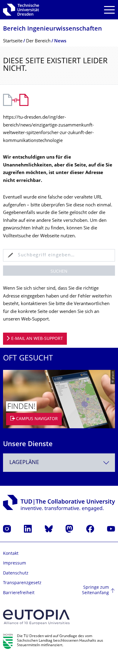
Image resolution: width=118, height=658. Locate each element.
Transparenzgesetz (22, 583)
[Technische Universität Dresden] (21, 10)
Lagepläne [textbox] (24, 462)
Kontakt (10, 554)
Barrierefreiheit (18, 593)
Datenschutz (15, 573)
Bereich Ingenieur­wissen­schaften (52, 29)
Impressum (14, 563)
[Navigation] (109, 10)
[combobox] (59, 462)
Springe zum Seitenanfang (95, 590)
